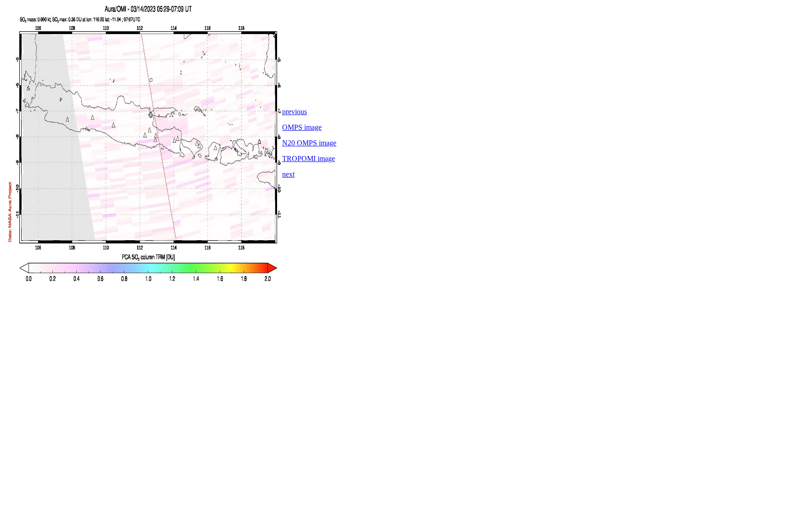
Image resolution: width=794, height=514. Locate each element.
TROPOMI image (308, 158)
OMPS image (302, 127)
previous (294, 112)
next (288, 174)
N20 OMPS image (309, 143)
